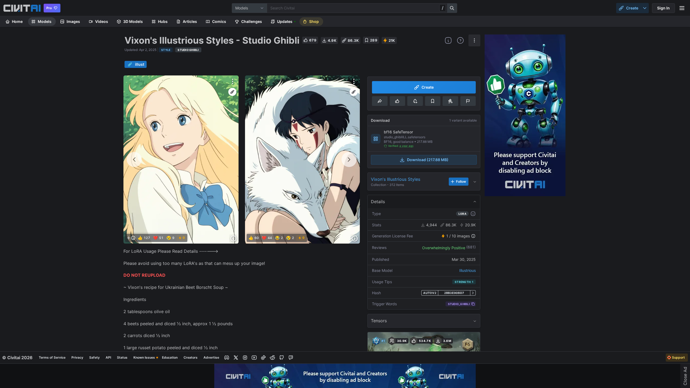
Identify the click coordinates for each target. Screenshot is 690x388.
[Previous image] (134, 159)
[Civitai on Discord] (226, 357)
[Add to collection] (432, 101)
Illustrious (467, 270)
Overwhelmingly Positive (443, 247)
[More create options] (645, 8)
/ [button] (442, 8)
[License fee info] (473, 236)
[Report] (468, 101)
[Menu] (682, 8)
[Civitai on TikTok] (263, 357)
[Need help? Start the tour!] (460, 40)
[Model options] (474, 40)
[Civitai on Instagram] (245, 357)
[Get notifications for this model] (415, 101)
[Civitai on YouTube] (254, 357)
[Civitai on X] (235, 357)
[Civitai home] (22, 8)
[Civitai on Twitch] (290, 357)
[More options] (232, 81)
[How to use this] (473, 213)
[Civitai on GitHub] (281, 357)
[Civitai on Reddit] (272, 357)
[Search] (452, 8)
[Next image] (349, 159)
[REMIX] (232, 92)
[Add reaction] (131, 238)
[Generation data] (233, 238)
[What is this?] (448, 40)
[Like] (397, 101)
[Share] (379, 101)
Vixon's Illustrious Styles (395, 179)
